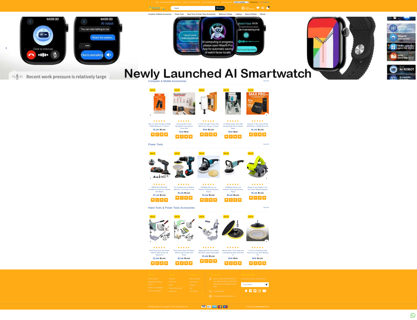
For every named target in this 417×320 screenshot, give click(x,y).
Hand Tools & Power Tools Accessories (201, 14)
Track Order (193, 291)
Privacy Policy (153, 279)
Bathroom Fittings (225, 14)
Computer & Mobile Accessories (159, 14)
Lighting (239, 14)
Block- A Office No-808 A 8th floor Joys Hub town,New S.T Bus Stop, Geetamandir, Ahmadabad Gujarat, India (225, 282)
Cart (190, 288)
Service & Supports (154, 291)
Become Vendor (194, 279)
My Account (193, 282)
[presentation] (150, 115)
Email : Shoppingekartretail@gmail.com (168, 2)
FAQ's (171, 285)
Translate (265, 2)
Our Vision (172, 282)
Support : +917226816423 (191, 2)
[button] (6, 48)
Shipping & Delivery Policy (155, 283)
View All (266, 81)
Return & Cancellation (155, 287)
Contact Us (172, 291)
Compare (192, 285)
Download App (227, 2)
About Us (172, 279)
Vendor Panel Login (175, 288)
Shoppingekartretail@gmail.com (224, 296)
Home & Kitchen (251, 14)
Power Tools (179, 14)
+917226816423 (218, 291)
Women (263, 14)
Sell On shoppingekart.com (210, 2)
